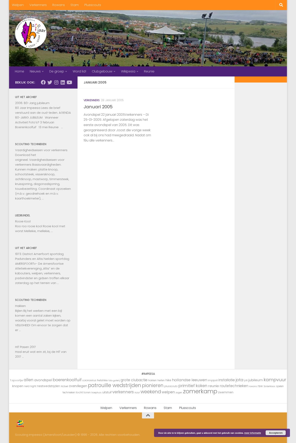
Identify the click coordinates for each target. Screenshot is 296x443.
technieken (69, 392)
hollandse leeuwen (189, 380)
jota (239, 380)
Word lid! (79, 71)
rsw (260, 386)
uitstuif (107, 392)
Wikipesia (128, 71)
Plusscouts (92, 5)
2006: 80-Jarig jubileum (32, 103)
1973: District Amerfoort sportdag (39, 254)
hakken (152, 380)
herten (161, 380)
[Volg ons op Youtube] (69, 82)
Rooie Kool (23, 221)
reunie (213, 385)
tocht (79, 392)
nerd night (30, 386)
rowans (253, 386)
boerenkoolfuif (67, 380)
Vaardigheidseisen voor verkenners (41, 150)
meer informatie (252, 432)
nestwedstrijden (48, 386)
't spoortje (16, 380)
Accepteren (276, 433)
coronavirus (89, 380)
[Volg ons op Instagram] (56, 82)
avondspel (43, 380)
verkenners (123, 392)
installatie (226, 380)
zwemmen (225, 392)
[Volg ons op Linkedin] (62, 82)
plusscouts (171, 386)
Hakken (20, 306)
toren (87, 392)
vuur (137, 392)
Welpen (18, 5)
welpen (168, 391)
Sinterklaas (269, 386)
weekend (151, 391)
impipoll (213, 380)
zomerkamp (200, 391)
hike (168, 380)
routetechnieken (234, 385)
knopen (17, 386)
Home (19, 71)
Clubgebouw (102, 71)
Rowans (58, 5)
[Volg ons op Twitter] (49, 82)
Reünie (149, 71)
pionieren (153, 385)
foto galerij (114, 380)
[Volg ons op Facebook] (43, 82)
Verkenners (38, 5)
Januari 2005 (98, 107)
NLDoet (64, 386)
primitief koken (192, 385)
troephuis (96, 392)
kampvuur (275, 380)
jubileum (255, 380)
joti (246, 380)
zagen (179, 392)
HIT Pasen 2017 (25, 347)
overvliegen (78, 386)
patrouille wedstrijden (114, 385)
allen (28, 380)
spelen (280, 386)
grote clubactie (134, 379)
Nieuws (35, 71)
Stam (74, 5)
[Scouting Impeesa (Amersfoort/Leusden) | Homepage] (31, 33)
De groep (56, 71)
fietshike (102, 380)
